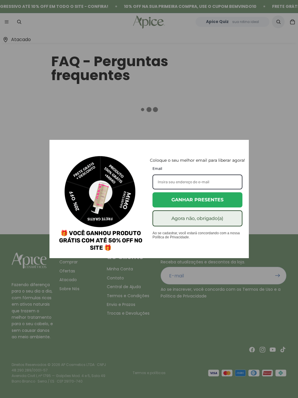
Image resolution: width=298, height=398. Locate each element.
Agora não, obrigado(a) (197, 218)
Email (157, 168)
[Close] (242, 147)
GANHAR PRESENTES (197, 199)
